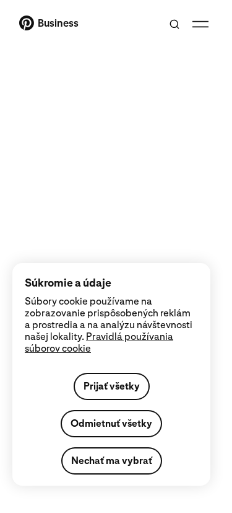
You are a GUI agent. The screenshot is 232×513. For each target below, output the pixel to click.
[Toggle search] (174, 24)
